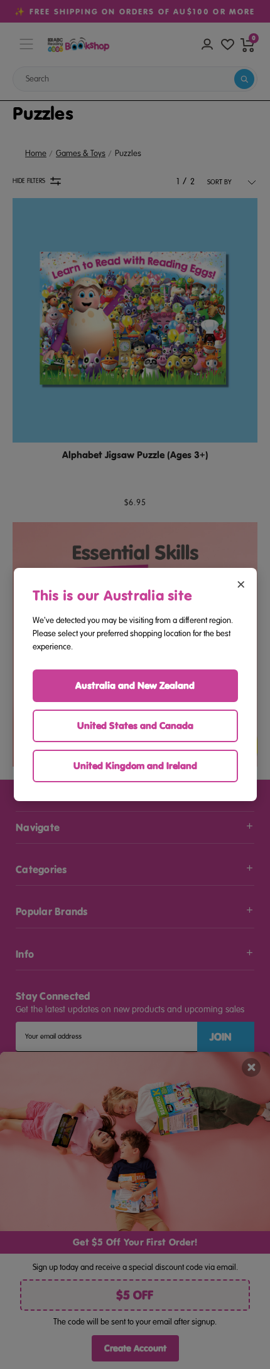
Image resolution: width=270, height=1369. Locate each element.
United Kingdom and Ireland (135, 766)
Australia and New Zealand (135, 685)
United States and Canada (135, 726)
